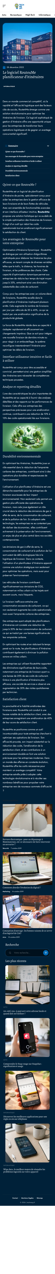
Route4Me (44, 212)
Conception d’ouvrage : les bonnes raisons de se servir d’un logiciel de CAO (27, 932)
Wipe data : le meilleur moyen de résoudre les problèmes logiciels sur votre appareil (24, 1170)
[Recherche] (50, 6)
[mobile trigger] (5, 6)
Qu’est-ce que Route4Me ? (15, 151)
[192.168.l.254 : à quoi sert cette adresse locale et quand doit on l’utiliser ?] (27, 984)
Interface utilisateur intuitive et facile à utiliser (23, 161)
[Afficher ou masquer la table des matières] (34, 145)
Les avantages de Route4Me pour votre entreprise (24, 156)
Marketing (6, 891)
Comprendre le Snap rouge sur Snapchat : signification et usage (22, 1065)
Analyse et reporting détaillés (16, 166)
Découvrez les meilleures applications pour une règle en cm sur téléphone (25, 1118)
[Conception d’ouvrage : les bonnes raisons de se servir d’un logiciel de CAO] (27, 911)
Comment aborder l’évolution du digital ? (21, 887)
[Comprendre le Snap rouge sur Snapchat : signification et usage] (27, 1037)
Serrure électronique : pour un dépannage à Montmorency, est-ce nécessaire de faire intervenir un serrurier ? (26, 842)
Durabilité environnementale (16, 170)
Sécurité (6, 848)
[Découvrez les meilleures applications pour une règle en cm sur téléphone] (27, 1090)
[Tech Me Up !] (19, 6)
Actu (4, 937)
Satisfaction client (12, 175)
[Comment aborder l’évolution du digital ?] (27, 868)
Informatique (9, 86)
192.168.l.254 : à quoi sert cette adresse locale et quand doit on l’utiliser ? (24, 1012)
